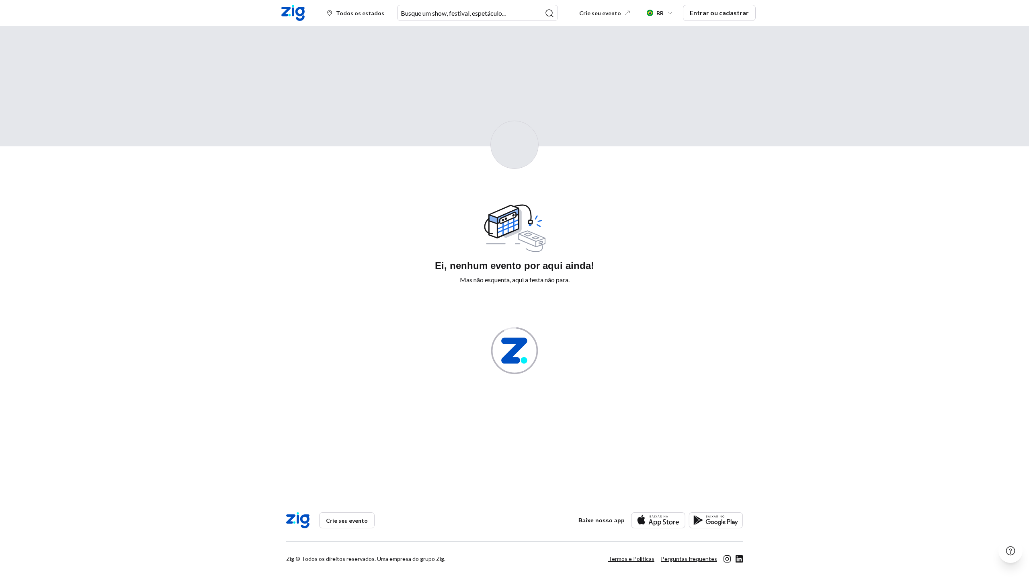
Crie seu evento (600, 13)
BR (660, 13)
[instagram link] (727, 559)
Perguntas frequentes (689, 558)
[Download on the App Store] (658, 520)
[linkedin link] (739, 559)
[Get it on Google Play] (716, 520)
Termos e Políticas (631, 558)
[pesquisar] (549, 13)
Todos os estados (360, 13)
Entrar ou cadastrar (719, 12)
